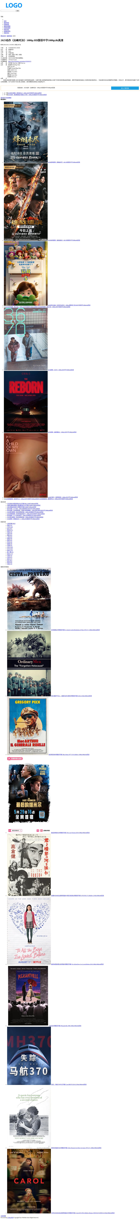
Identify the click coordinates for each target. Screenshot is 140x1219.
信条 (9, 564)
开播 (9, 545)
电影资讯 (6, 29)
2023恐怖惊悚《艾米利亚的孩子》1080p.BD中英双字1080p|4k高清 (26, 513)
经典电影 (6, 24)
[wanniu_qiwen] (13, 9)
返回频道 (8, 97)
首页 (5, 21)
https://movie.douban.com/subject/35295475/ (19, 61)
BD (9, 528)
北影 (9, 533)
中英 (10, 527)
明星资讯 (6, 33)
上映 (9, 537)
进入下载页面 (125, 88)
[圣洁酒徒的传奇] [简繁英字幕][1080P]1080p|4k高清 (21, 507)
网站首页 (3, 36)
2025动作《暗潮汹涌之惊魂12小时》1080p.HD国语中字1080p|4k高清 (27, 94)
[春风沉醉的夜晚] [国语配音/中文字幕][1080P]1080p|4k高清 (23, 505)
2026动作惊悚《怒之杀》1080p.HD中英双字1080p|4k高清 (54, 307)
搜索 (18, 10)
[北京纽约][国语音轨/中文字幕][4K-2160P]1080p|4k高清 (22, 503)
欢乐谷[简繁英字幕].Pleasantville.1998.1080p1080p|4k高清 (65, 1025)
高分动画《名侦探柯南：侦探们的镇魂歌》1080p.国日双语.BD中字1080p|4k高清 (30, 510)
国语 (10, 550)
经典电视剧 (7, 28)
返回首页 (3, 97)
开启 (9, 542)
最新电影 (6, 22)
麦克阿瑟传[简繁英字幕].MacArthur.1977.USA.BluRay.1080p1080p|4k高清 (69, 754)
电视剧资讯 (7, 31)
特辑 (9, 532)
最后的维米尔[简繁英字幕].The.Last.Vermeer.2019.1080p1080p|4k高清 (70, 832)
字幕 (9, 555)
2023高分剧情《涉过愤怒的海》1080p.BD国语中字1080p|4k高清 (25, 512)
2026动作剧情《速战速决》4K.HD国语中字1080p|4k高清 (64, 240)
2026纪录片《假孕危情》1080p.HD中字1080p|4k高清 (63, 497)
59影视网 (3, 1216)
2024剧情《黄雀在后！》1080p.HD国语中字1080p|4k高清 (23, 519)
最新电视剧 (7, 26)
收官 (9, 559)
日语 (9, 557)
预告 (9, 535)
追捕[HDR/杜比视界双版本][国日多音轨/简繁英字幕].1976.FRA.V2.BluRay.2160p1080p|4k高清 (77, 895)
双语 (9, 562)
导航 (2, 16)
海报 (9, 538)
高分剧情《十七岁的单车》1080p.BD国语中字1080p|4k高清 (24, 515)
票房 (9, 540)
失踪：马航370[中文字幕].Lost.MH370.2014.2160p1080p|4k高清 (68, 1084)
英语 (10, 554)
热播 (9, 543)
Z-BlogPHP (10, 1217)
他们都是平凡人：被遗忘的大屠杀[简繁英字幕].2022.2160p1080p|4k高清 (71, 696)
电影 (9, 525)
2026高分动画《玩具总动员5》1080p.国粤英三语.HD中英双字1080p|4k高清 (69, 305)
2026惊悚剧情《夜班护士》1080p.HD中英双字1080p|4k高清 (56, 499)
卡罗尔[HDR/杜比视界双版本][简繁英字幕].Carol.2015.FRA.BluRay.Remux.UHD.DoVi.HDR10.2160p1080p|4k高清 (82, 1213)
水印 (10, 547)
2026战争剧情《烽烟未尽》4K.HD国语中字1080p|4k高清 (64, 162)
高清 (10, 530)
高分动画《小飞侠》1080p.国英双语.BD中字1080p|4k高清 (23, 508)
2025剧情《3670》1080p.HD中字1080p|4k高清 (61, 370)
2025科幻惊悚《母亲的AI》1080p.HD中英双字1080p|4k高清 (24, 93)
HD (9, 560)
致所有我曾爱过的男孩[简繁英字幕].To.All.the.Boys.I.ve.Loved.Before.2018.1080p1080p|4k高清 (77, 964)
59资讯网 (11, 523)
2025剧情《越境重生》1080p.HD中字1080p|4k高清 (62, 432)
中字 (10, 549)
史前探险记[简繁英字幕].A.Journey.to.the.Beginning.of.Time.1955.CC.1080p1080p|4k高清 (75, 630)
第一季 (10, 552)
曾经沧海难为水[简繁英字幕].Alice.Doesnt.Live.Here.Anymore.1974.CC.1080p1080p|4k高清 (76, 1148)
